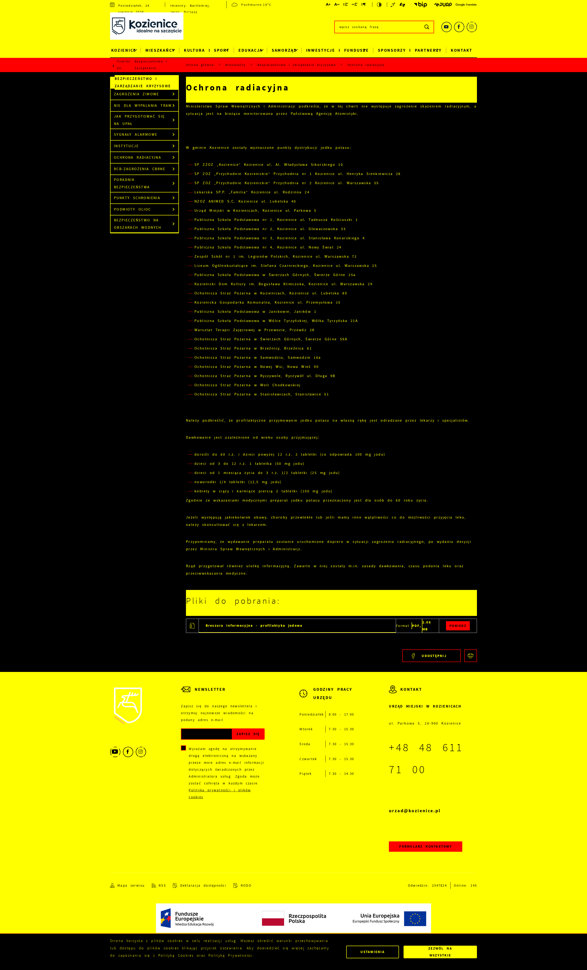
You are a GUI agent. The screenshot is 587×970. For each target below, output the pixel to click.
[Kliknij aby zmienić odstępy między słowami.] (355, 5)
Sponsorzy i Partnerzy (410, 50)
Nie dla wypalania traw (143, 105)
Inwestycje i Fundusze (337, 50)
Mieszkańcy (160, 50)
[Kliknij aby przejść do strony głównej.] (150, 27)
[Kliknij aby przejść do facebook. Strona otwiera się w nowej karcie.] (459, 27)
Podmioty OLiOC (132, 209)
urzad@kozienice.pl (415, 811)
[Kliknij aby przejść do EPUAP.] (443, 4)
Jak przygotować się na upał (139, 120)
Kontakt (461, 50)
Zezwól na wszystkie (440, 952)
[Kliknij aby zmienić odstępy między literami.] (337, 5)
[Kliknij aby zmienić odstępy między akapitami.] (363, 5)
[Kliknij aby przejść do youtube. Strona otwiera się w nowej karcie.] (446, 27)
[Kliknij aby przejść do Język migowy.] (402, 4)
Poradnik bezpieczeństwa (132, 183)
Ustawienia (372, 952)
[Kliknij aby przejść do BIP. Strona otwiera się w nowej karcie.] (419, 4)
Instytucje (126, 146)
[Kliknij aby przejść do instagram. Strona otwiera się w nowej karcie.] (472, 27)
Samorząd (284, 50)
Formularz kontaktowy (425, 846)
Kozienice (123, 50)
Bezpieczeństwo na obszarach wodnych (137, 224)
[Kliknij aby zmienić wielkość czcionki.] (328, 5)
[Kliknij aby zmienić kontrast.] (379, 4)
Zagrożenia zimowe (136, 94)
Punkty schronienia (137, 198)
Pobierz (457, 625)
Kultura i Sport (207, 50)
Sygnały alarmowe (135, 134)
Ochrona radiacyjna (137, 157)
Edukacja (250, 50)
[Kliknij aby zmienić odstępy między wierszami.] (346, 5)
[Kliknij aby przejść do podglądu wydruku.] (470, 655)
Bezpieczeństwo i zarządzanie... (151, 64)
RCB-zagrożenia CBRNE (139, 169)
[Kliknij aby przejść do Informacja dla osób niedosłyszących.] (393, 4)
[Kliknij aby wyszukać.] (427, 27)
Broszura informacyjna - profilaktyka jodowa (254, 625)
